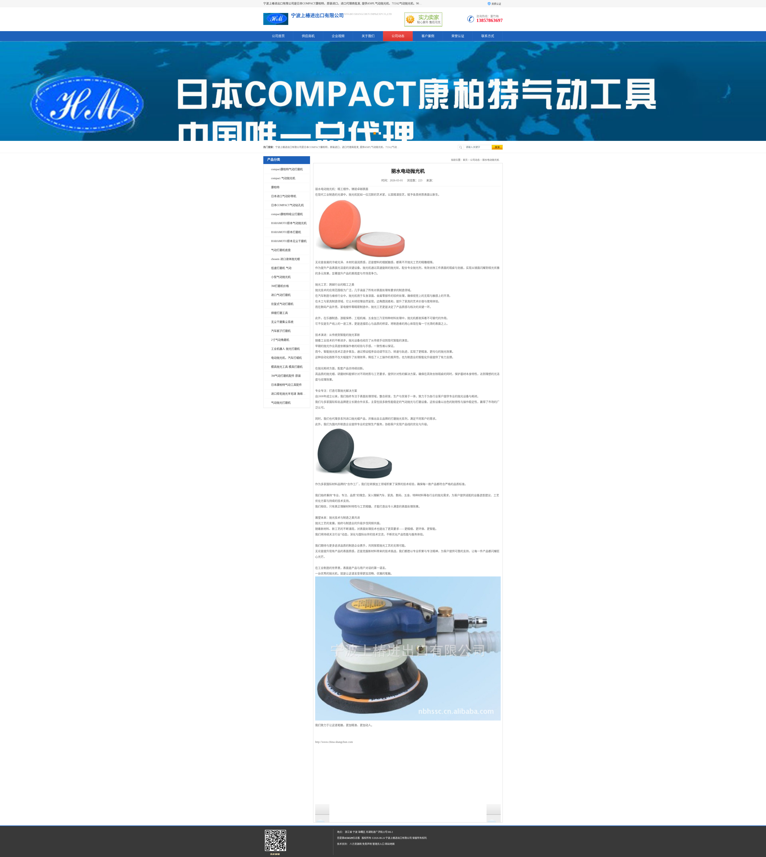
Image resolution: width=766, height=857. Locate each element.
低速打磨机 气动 (281, 268)
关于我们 (368, 36)
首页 (465, 160)
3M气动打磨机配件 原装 (286, 375)
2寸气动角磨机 (280, 339)
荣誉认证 (457, 36)
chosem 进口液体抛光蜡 (285, 259)
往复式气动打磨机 (282, 303)
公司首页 (278, 36)
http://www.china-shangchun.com (334, 741)
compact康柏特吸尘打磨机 (287, 214)
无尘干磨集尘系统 (282, 321)
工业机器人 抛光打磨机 (285, 348)
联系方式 (487, 36)
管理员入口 (378, 844)
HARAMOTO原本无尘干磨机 (289, 241)
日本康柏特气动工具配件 (286, 384)
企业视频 (338, 36)
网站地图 (390, 844)
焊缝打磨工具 (279, 312)
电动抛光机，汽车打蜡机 (286, 357)
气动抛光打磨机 (281, 402)
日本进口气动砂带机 (283, 196)
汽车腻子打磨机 (281, 330)
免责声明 (367, 844)
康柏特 (275, 187)
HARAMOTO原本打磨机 (286, 232)
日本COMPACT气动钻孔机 (287, 205)
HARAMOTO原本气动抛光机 (289, 223)
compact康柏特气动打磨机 (287, 169)
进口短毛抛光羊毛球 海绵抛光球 (289, 393)
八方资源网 (356, 844)
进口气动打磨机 (281, 295)
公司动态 (398, 36)
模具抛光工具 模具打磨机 (287, 366)
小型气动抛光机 (281, 277)
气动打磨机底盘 (281, 250)
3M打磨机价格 (280, 286)
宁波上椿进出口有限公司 (398, 838)
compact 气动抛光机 (283, 178)
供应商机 (308, 36)
